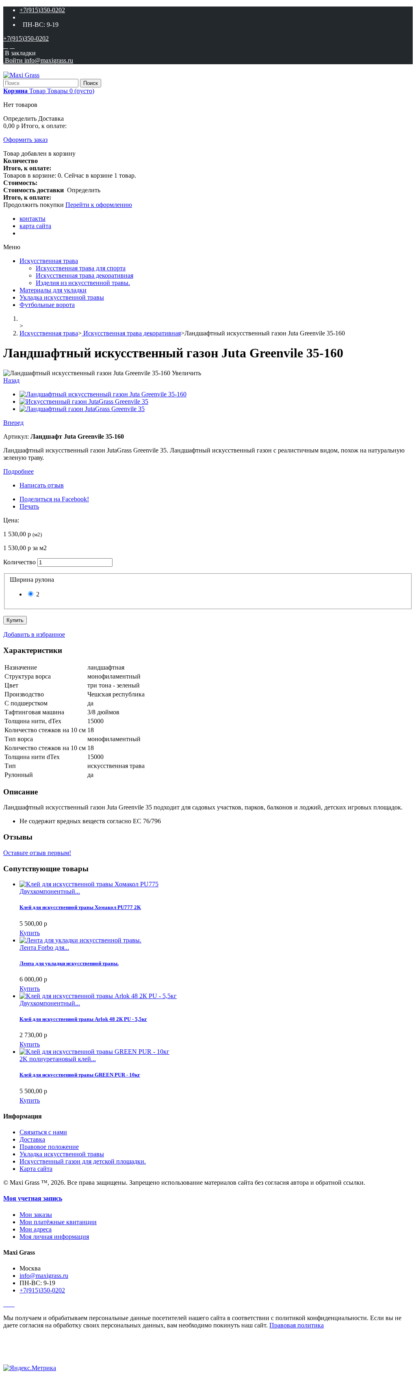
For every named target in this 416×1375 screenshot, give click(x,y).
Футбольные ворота (47, 304)
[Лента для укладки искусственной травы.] (80, 940)
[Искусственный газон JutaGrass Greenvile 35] (84, 401)
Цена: (11, 520)
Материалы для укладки (53, 290)
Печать (29, 506)
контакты (33, 218)
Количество (19, 562)
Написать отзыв (42, 485)
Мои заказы (36, 1214)
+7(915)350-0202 (42, 10)
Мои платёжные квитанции (58, 1221)
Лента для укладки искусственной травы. (69, 963)
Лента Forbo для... (44, 947)
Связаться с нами (43, 1132)
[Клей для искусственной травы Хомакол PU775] (89, 884)
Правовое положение (49, 1146)
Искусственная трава (49, 260)
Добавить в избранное (34, 634)
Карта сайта (36, 1168)
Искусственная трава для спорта (81, 268)
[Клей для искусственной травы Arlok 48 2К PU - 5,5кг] (98, 995)
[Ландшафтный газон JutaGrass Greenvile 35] (82, 408)
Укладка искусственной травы (62, 297)
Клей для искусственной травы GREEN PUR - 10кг (80, 1075)
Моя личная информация (54, 1236)
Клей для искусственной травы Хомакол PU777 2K (80, 907)
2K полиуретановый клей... (58, 1058)
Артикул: (16, 436)
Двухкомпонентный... (50, 891)
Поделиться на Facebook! (54, 499)
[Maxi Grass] (21, 75)
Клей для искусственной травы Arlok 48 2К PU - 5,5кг (83, 1019)
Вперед (13, 422)
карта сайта (35, 225)
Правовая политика (296, 1325)
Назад (11, 380)
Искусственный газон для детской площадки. (83, 1161)
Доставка (32, 1139)
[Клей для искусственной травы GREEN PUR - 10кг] (94, 1051)
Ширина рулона (33, 579)
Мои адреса (36, 1229)
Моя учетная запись (32, 1198)
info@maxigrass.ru (44, 1275)
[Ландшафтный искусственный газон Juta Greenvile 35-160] (103, 394)
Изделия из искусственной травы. (83, 282)
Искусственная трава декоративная (84, 275)
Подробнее (18, 471)
